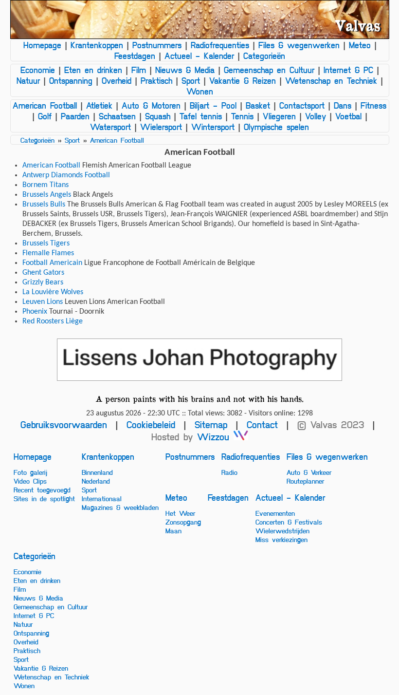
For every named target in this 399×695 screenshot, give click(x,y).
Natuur (28, 80)
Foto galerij (30, 472)
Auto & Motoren (151, 105)
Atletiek (99, 105)
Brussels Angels (46, 195)
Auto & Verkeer (309, 472)
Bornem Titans (45, 185)
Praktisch (156, 80)
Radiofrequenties (220, 44)
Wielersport (161, 126)
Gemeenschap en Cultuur (269, 69)
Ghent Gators (43, 273)
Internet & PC (348, 69)
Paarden (75, 116)
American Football (45, 105)
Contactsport (302, 105)
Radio (229, 472)
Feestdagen (134, 55)
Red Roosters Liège (52, 321)
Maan (173, 530)
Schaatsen (117, 116)
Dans (342, 105)
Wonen (199, 91)
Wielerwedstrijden (282, 530)
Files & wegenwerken (299, 44)
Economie (37, 69)
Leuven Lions (42, 302)
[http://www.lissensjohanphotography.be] (199, 359)
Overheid (116, 80)
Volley (315, 116)
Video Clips (30, 480)
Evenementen (275, 512)
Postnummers (156, 44)
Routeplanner (305, 480)
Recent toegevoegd (42, 489)
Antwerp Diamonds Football (66, 175)
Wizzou (215, 437)
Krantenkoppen (97, 44)
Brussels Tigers (46, 243)
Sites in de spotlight (44, 498)
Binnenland (97, 472)
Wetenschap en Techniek (331, 80)
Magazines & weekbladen (120, 507)
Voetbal (348, 116)
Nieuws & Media (185, 69)
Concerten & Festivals (288, 521)
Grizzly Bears (42, 282)
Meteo (360, 44)
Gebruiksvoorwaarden (63, 424)
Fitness (373, 105)
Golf (45, 116)
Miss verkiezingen (281, 539)
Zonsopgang (183, 521)
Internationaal (102, 498)
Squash (157, 116)
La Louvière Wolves (52, 292)
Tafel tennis (201, 116)
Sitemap (211, 424)
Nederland (96, 480)
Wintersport (213, 126)
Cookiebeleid (151, 424)
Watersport (110, 126)
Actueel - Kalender (199, 55)
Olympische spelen (276, 126)
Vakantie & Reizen (242, 80)
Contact (262, 424)
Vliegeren (279, 116)
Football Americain (52, 263)
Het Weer (180, 512)
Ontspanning (70, 80)
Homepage (42, 44)
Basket (258, 105)
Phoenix (34, 312)
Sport (190, 80)
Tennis (242, 116)
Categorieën (264, 55)
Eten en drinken (93, 69)
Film (138, 69)
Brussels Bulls (43, 204)
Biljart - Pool (213, 105)
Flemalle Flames (48, 253)
